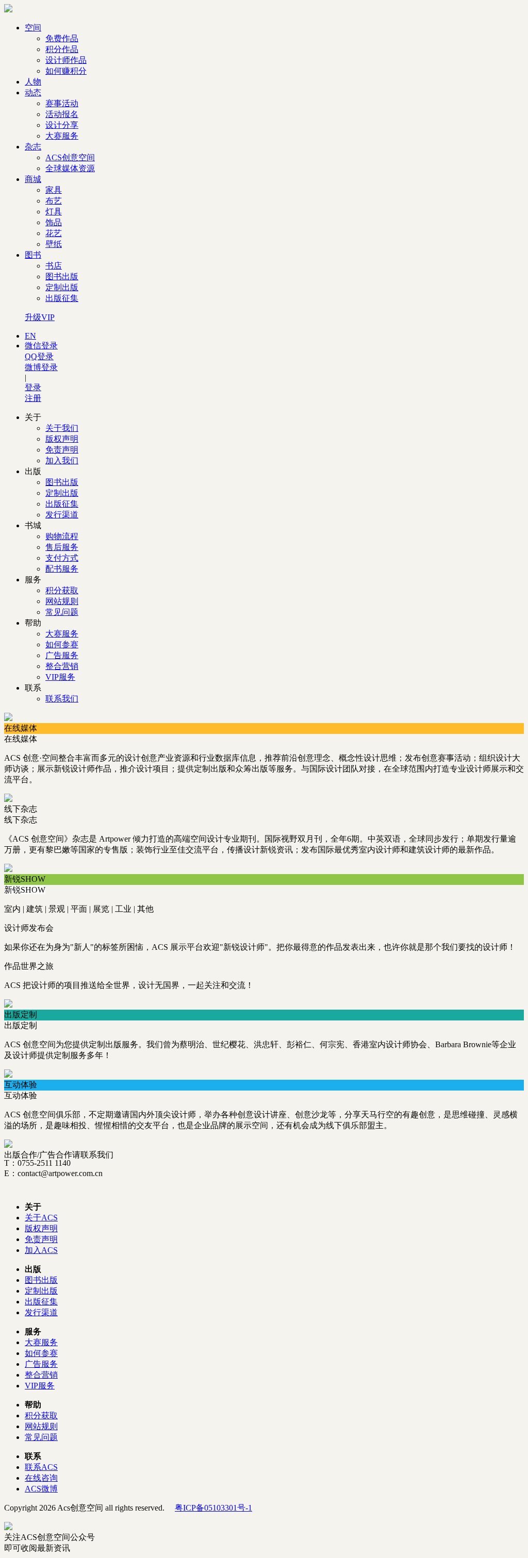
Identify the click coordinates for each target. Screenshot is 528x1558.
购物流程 (61, 536)
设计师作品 (66, 60)
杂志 (33, 146)
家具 (53, 190)
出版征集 (61, 298)
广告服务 (61, 655)
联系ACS (41, 1467)
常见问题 (61, 612)
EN (30, 335)
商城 (33, 179)
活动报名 (61, 114)
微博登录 (41, 367)
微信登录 (41, 345)
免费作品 (61, 38)
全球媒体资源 (70, 168)
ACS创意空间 (70, 157)
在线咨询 (41, 1477)
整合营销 (61, 666)
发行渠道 (61, 514)
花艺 (53, 233)
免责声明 (61, 449)
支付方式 (61, 558)
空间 (33, 27)
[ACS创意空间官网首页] (8, 9)
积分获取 (61, 590)
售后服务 (61, 547)
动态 (33, 92)
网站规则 (61, 601)
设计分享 (61, 125)
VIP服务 (60, 677)
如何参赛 (61, 644)
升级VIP (40, 317)
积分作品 (61, 49)
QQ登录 (39, 356)
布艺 (53, 200)
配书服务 (61, 568)
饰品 (53, 222)
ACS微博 (41, 1488)
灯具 (53, 211)
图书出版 (61, 276)
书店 (53, 265)
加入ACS (41, 1250)
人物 (33, 81)
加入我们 (61, 460)
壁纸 (53, 244)
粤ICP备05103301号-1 (213, 1507)
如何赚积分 (66, 70)
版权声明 (61, 438)
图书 (33, 254)
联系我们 (61, 698)
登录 (33, 387)
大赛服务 (61, 135)
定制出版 (61, 287)
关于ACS (41, 1217)
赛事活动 (61, 103)
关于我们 (61, 428)
